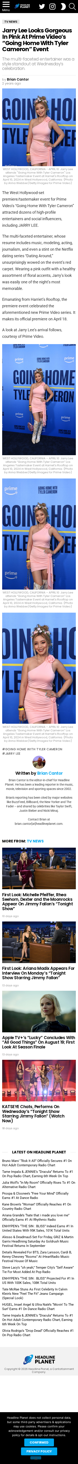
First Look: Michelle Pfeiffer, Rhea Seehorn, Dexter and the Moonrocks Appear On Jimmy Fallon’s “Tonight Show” (37, 902)
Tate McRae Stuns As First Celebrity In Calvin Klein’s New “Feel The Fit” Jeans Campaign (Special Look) (34, 1293)
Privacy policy (39, 1451)
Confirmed (39, 1442)
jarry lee (13, 753)
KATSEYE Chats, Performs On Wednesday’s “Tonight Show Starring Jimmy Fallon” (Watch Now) (33, 1114)
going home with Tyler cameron (33, 749)
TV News (35, 841)
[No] (35, 1457)
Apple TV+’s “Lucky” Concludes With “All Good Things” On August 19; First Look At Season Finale (38, 1042)
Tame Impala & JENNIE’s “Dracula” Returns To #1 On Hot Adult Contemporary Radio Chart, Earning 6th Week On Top (37, 1320)
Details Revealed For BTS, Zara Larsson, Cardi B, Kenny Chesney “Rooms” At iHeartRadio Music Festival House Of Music (37, 1256)
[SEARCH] (72, 6)
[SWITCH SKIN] (63, 6)
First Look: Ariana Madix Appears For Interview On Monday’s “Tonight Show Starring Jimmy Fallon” (38, 973)
